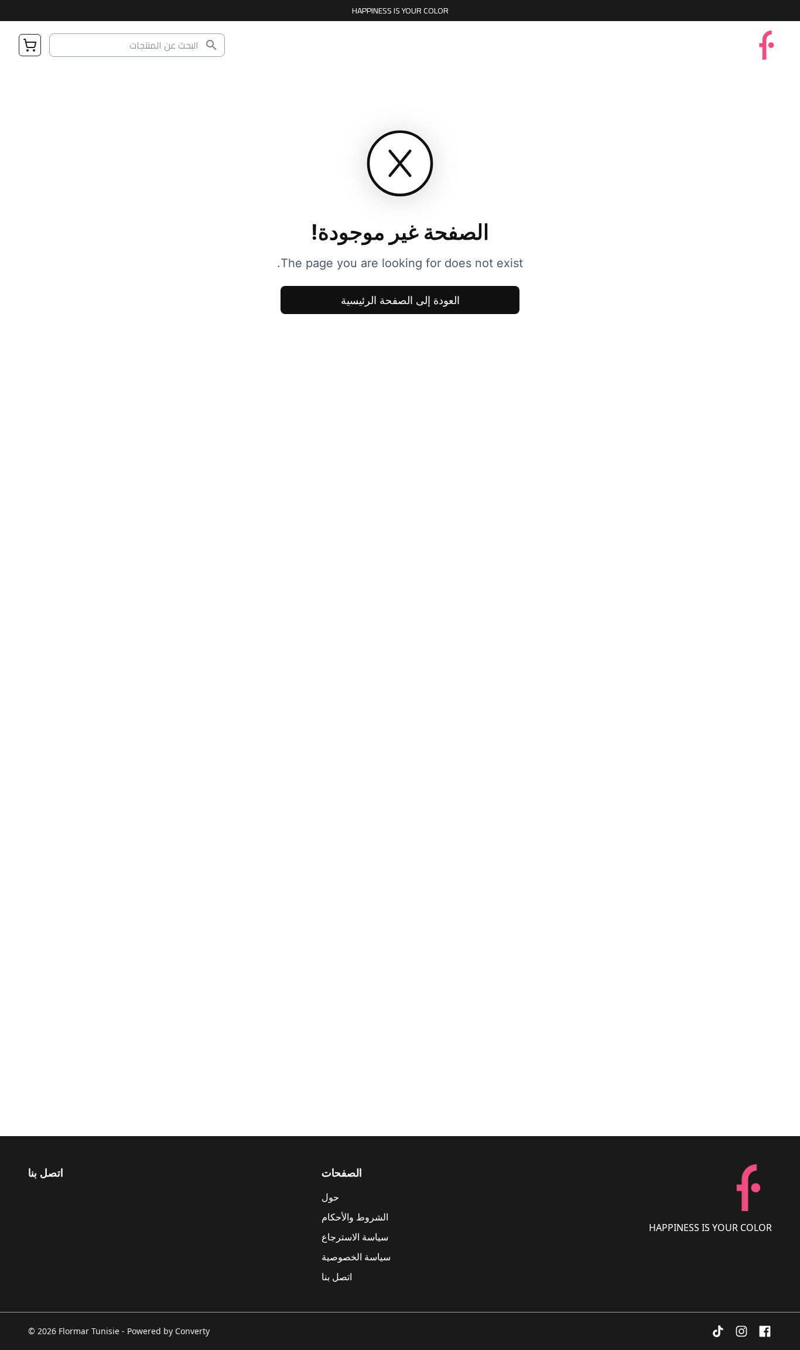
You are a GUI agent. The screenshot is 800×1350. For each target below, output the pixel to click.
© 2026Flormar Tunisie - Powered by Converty (119, 1331)
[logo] (766, 45)
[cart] (30, 45)
